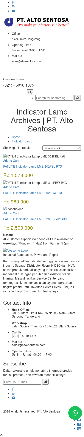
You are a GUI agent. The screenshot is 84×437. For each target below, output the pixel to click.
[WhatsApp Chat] (75, 413)
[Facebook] (13, 389)
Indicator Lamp (22, 141)
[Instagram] (13, 393)
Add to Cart (11, 160)
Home (16, 137)
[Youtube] (13, 397)
